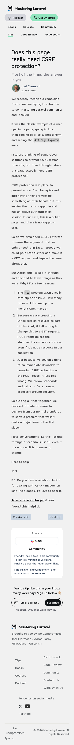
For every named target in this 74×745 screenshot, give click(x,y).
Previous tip (21, 517)
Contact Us (51, 680)
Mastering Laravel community (42, 109)
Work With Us (53, 687)
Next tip (55, 517)
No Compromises (49, 633)
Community (51, 672)
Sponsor (10, 738)
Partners (25, 713)
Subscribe (53, 602)
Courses (20, 675)
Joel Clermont (21, 639)
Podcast (21, 683)
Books (19, 668)
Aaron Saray (42, 639)
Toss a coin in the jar (27, 500)
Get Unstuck (52, 657)
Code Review (52, 664)
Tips (18, 660)
